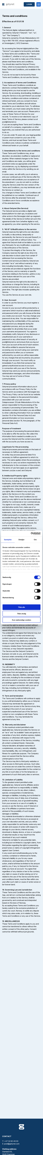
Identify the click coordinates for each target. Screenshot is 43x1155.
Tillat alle (21, 607)
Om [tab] (35, 540)
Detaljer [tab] (22, 540)
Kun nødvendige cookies (21, 620)
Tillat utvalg (21, 613)
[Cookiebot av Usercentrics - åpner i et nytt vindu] (30, 533)
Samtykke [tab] (8, 540)
